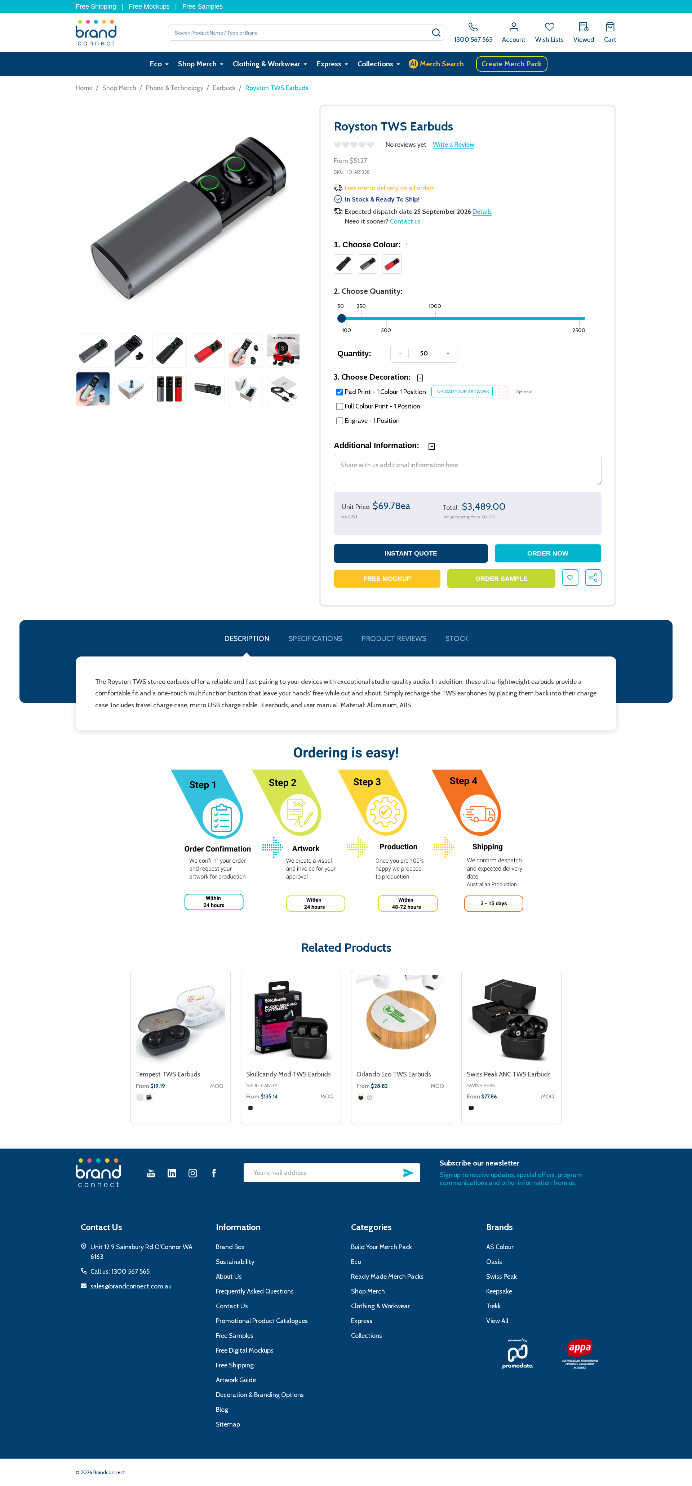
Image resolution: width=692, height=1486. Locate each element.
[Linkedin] (171, 1173)
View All (497, 1321)
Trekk (493, 1306)
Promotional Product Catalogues (262, 1321)
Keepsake (499, 1291)
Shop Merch (197, 63)
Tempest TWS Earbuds (168, 1074)
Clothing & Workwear (266, 63)
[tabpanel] (93, 371)
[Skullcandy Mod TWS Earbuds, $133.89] (291, 1020)
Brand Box (230, 1247)
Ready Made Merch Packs (387, 1277)
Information (238, 1227)
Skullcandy (262, 1085)
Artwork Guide (236, 1380)
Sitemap (228, 1424)
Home (84, 88)
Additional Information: (377, 445)
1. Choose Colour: (371, 244)
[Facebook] (213, 1173)
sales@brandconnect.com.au (131, 1286)
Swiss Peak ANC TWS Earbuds (509, 1074)
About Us (229, 1277)
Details (482, 212)
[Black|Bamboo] (361, 1097)
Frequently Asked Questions (255, 1291)
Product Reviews (393, 638)
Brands (499, 1227)
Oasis (494, 1262)
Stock (456, 638)
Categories (371, 1227)
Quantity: (354, 353)
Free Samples (202, 6)
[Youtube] (151, 1173)
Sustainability (235, 1262)
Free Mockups (149, 6)
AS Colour (500, 1247)
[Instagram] (192, 1173)
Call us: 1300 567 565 (120, 1271)
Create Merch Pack (512, 63)
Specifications (315, 638)
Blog (222, 1410)
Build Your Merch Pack (381, 1247)
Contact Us (232, 1306)
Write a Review (453, 145)
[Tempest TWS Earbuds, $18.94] (180, 1020)
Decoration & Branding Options (260, 1395)
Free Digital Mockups (245, 1350)
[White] (140, 1097)
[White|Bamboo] (369, 1097)
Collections (375, 63)
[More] (167, 64)
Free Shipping (96, 6)
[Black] (149, 1097)
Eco (156, 63)
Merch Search (437, 63)
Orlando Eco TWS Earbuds (393, 1074)
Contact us (405, 221)
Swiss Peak (481, 1085)
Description (246, 638)
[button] (517, 1354)
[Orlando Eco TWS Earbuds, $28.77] (401, 1020)
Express (328, 63)
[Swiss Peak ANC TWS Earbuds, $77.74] (511, 1020)
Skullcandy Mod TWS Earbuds (288, 1074)
